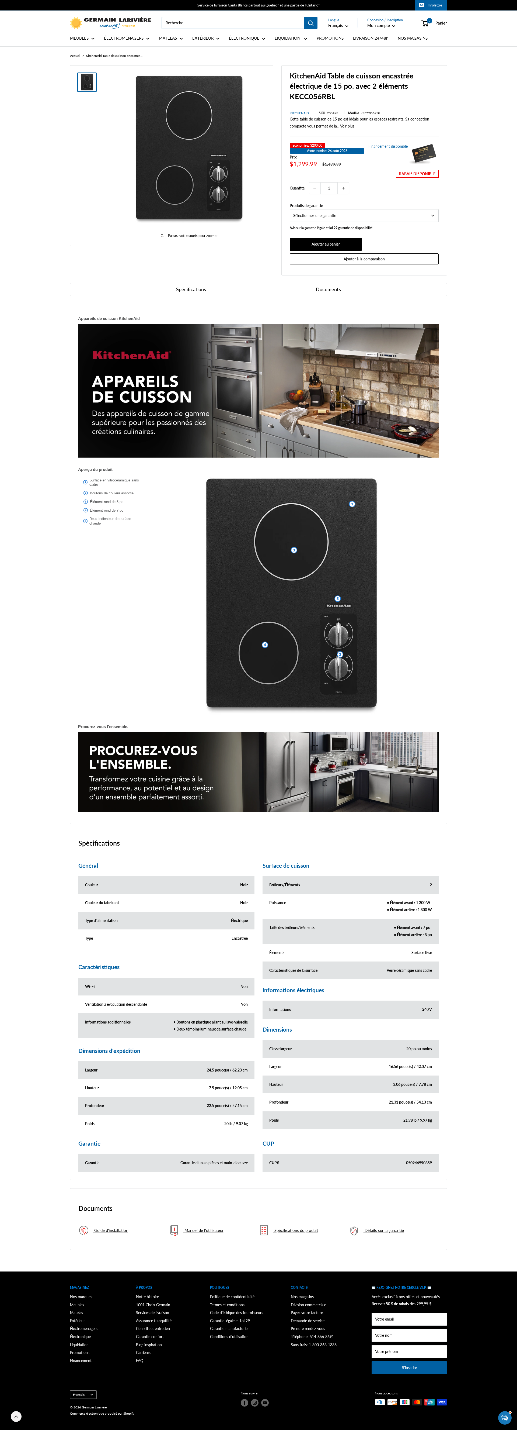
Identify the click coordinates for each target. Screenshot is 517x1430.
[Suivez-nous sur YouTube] (265, 1403)
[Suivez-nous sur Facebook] (244, 1403)
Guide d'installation (110, 1230)
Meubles (77, 1304)
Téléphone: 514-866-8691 (312, 1336)
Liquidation (79, 1344)
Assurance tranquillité (154, 1320)
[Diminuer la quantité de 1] (314, 188)
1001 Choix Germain (153, 1304)
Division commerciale (308, 1304)
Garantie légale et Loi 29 (230, 1320)
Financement (81, 1360)
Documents (328, 289)
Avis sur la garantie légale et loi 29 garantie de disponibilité (331, 228)
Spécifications (191, 289)
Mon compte (379, 25)
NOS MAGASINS (413, 38)
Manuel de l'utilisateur (203, 1230)
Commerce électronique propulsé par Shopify (102, 1413)
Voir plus (347, 126)
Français (79, 1395)
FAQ (139, 1360)
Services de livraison (152, 1312)
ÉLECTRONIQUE (244, 38)
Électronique (80, 1336)
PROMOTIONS (330, 38)
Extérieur (77, 1320)
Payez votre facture (307, 1312)
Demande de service (307, 1320)
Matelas (76, 1312)
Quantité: (298, 188)
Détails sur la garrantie (384, 1230)
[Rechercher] (310, 23)
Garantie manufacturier (229, 1328)
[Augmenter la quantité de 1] (343, 188)
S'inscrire (409, 1367)
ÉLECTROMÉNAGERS (124, 38)
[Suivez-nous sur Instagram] (254, 1403)
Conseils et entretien (153, 1328)
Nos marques (81, 1296)
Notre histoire (147, 1296)
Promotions (79, 1352)
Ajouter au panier (326, 244)
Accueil (75, 56)
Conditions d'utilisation (229, 1336)
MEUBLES (79, 38)
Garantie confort (150, 1336)
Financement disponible (388, 146)
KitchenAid (299, 113)
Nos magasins (302, 1296)
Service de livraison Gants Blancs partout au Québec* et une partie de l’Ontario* (258, 5)
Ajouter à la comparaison (364, 259)
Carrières (143, 1352)
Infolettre (435, 5)
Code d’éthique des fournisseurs (236, 1312)
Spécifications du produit (295, 1230)
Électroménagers (83, 1328)
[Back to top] (16, 1416)
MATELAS (168, 38)
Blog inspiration (149, 1344)
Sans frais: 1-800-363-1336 (314, 1344)
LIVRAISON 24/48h (370, 38)
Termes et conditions (227, 1304)
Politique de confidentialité (232, 1296)
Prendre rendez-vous (308, 1328)
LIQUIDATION (288, 38)
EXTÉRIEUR (203, 38)
